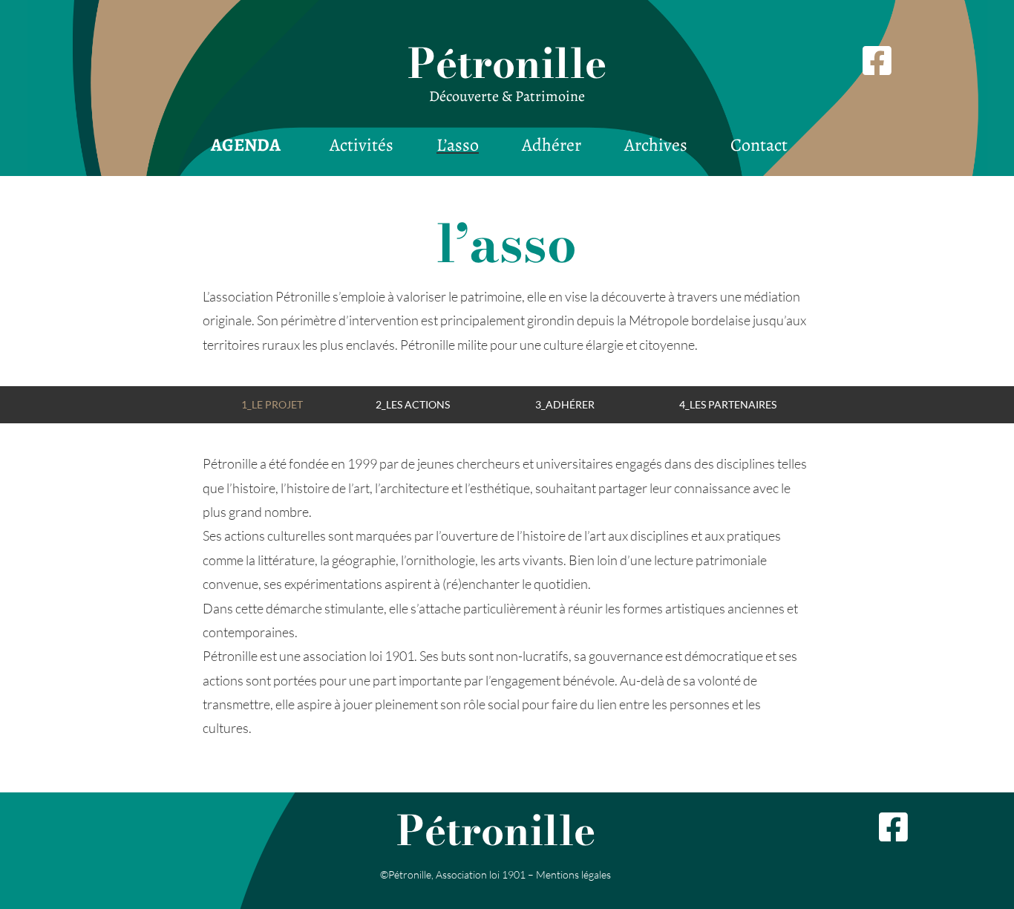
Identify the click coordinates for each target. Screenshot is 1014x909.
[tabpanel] (507, 596)
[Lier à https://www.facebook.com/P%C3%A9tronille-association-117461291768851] (927, 827)
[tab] (272, 404)
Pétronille (507, 63)
